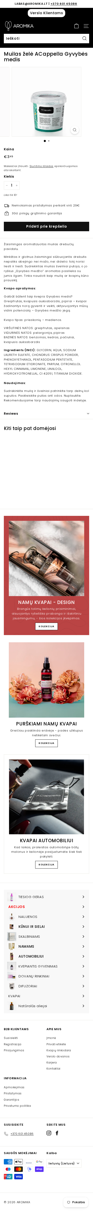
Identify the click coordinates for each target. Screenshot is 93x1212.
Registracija (12, 1044)
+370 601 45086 (64, 4)
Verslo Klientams (46, 13)
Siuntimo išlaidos (41, 166)
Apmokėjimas (14, 1087)
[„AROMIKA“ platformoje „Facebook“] (57, 1133)
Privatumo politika (17, 1106)
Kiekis (9, 176)
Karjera (51, 1062)
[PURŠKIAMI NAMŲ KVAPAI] (46, 680)
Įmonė (51, 1038)
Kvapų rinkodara (58, 1050)
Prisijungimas (14, 1050)
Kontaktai (53, 1068)
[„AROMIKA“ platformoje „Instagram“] (48, 1133)
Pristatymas (13, 1093)
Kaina (9, 149)
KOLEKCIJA (46, 626)
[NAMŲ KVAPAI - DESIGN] (46, 558)
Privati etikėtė (56, 1044)
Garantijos (11, 1100)
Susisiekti (11, 1038)
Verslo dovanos (58, 1056)
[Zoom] (75, 130)
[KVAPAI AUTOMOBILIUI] (46, 796)
